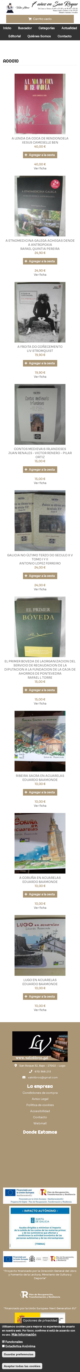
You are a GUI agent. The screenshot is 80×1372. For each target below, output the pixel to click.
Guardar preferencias (18, 1354)
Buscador (25, 28)
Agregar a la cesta (41, 155)
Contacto (65, 36)
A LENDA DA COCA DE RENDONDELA (40, 138)
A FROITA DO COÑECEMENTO (40, 347)
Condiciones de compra (40, 1093)
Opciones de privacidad (40, 1320)
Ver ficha (40, 168)
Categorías (47, 28)
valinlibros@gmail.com (43, 1077)
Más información (23, 1334)
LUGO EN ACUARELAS (40, 980)
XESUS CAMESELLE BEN (40, 142)
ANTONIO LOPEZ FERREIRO (40, 563)
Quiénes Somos (39, 36)
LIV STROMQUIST (40, 351)
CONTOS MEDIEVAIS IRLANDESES (40, 449)
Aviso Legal (40, 1099)
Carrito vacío (42, 19)
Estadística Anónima (20, 1346)
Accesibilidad (40, 1111)
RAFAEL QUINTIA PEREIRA (40, 249)
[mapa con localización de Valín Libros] (40, 1155)
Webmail (40, 1123)
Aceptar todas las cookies (22, 1366)
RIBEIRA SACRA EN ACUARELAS (40, 776)
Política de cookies (40, 1105)
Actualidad (69, 28)
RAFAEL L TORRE (40, 677)
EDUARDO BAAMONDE (40, 780)
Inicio (7, 28)
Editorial (14, 36)
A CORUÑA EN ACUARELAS (40, 878)
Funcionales (14, 1342)
